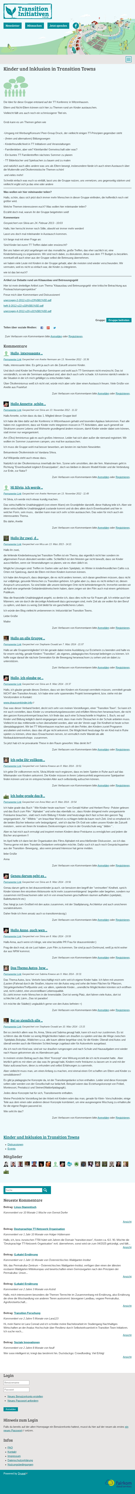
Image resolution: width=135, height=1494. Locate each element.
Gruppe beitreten (118, 320)
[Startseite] (28, 11)
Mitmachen (34, 25)
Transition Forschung (27, 1313)
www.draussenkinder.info (19, 702)
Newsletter (13, 25)
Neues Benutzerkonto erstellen (25, 1396)
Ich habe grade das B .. (28, 795)
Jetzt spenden (58, 25)
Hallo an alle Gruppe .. (28, 637)
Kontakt (12, 1451)
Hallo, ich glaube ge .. (27, 677)
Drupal (23, 1473)
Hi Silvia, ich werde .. (27, 487)
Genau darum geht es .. (28, 875)
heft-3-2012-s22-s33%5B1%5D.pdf (23, 305)
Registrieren (75, 336)
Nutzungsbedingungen (20, 1464)
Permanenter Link (12, 359)
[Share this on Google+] (48, 327)
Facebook (76, 26)
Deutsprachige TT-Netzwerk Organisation (39, 1228)
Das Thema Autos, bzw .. (29, 967)
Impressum (14, 1456)
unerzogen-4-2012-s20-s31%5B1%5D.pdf (27, 311)
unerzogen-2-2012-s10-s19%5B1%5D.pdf (27, 300)
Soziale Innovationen (27, 1342)
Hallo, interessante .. (27, 353)
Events (12, 1148)
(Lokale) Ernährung (26, 1254)
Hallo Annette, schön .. (28, 403)
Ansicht (127, 1221)
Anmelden (56, 336)
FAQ (10, 1447)
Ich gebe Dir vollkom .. (28, 759)
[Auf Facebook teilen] (41, 327)
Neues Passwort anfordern (23, 1400)
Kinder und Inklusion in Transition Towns (41, 1137)
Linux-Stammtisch (25, 1207)
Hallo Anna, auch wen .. (29, 929)
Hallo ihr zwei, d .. (24, 537)
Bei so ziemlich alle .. (27, 1020)
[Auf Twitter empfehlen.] (54, 327)
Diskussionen (15, 1144)
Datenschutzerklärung (20, 1460)
